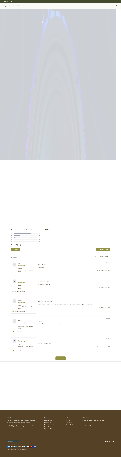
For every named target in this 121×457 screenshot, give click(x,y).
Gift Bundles (20, 6)
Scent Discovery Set (49, 425)
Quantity (82, 60)
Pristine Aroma (23, 449)
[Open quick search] (109, 6)
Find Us (68, 420)
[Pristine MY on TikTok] (9, 1)
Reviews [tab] (14, 245)
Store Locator (29, 6)
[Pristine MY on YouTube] (11, 1)
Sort (95, 256)
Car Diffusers (47, 422)
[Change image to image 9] (22, 99)
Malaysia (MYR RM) (12, 441)
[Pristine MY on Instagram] (7, 1)
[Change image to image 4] (42, 89)
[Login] (112, 6)
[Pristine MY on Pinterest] (6, 1)
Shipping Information (86, 57)
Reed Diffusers (48, 420)
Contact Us (69, 422)
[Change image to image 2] (22, 89)
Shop (4, 6)
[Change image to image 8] (12, 99)
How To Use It (84, 54)
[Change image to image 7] (71, 89)
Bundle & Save (48, 427)
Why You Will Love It (86, 50)
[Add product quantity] (81, 64)
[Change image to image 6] (61, 89)
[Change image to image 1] (12, 89)
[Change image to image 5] (51, 89)
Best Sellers (12, 6)
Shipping (91, 93)
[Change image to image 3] (32, 89)
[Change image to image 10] (32, 99)
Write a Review (105, 249)
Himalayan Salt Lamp (49, 429)
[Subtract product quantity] (87, 64)
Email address (87, 423)
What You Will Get (85, 46)
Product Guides (70, 425)
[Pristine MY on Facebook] (4, 1)
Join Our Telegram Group (13, 426)
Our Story (9, 420)
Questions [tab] (22, 245)
